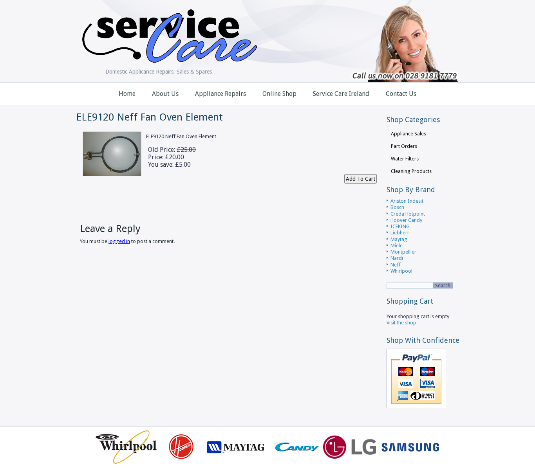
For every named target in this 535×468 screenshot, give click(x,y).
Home (127, 93)
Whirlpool (401, 271)
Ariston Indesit (406, 201)
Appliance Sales (408, 134)
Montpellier (403, 252)
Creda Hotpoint (407, 214)
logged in (119, 241)
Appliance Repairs (220, 93)
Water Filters (405, 159)
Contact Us (401, 93)
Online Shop (279, 93)
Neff (395, 265)
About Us (165, 93)
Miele (396, 245)
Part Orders (404, 146)
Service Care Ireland (341, 93)
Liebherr (399, 233)
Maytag (398, 239)
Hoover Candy (406, 220)
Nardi (396, 258)
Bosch (397, 207)
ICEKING (400, 226)
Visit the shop (401, 323)
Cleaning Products (411, 171)
